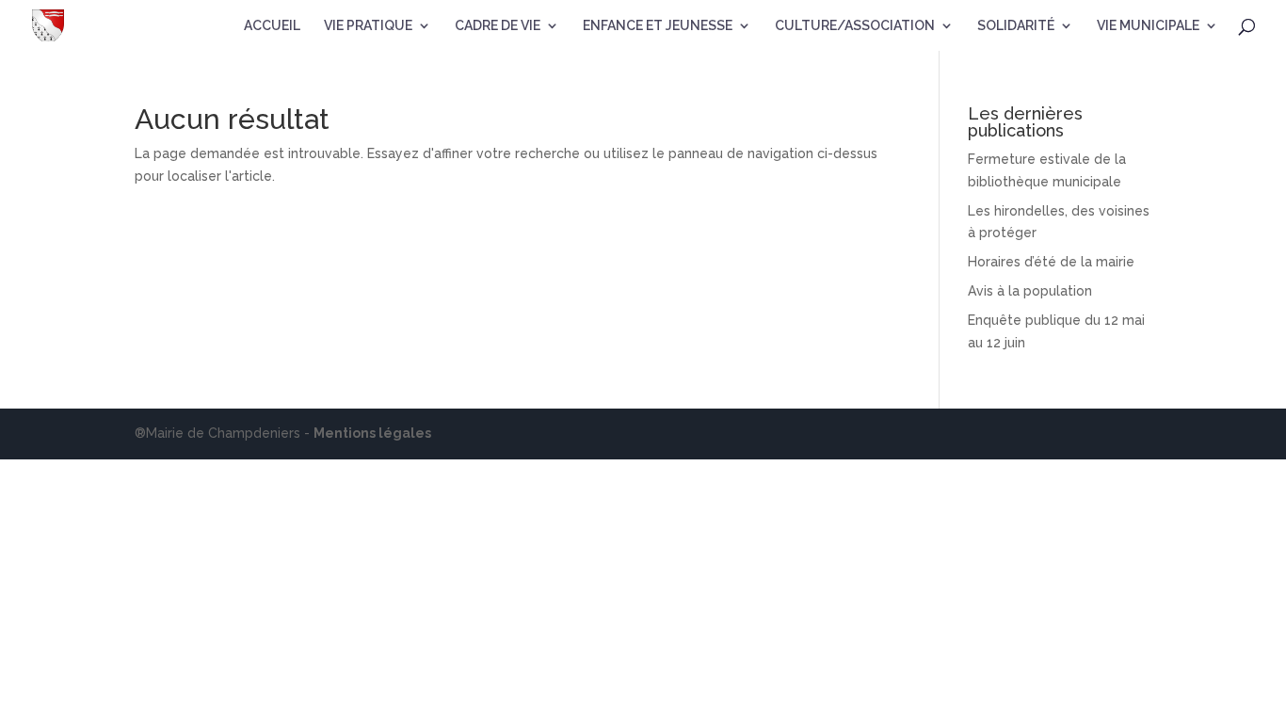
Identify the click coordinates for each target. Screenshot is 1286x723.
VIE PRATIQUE (368, 26)
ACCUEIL (272, 26)
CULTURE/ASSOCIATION (855, 26)
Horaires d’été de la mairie (1051, 261)
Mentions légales (372, 433)
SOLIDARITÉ (1015, 26)
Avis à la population (1030, 290)
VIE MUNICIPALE (1148, 26)
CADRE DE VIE (497, 26)
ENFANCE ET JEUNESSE (657, 26)
